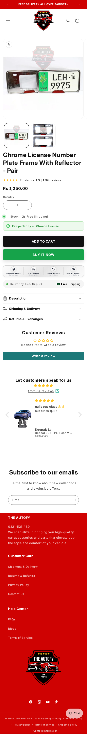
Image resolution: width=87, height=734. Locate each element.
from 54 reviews (41, 391)
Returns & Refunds (21, 575)
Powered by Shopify (50, 718)
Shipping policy (67, 724)
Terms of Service (20, 637)
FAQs (12, 619)
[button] (8, 20)
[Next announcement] (79, 4)
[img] (43, 385)
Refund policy (74, 718)
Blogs (12, 628)
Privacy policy (22, 724)
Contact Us (16, 594)
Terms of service (44, 724)
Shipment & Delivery (23, 566)
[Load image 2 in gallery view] (43, 135)
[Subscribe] (74, 500)
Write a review (43, 356)
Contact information (45, 730)
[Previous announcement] (7, 4)
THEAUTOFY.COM (26, 718)
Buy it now (44, 255)
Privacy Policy (18, 584)
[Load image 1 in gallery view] (16, 135)
